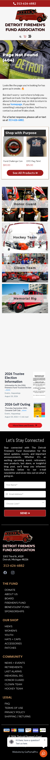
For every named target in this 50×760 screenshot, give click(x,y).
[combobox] (25, 503)
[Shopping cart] (25, 36)
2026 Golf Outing (17, 404)
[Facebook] (5, 572)
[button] (29, 36)
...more (7, 390)
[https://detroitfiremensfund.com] (24, 15)
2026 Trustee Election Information (14, 377)
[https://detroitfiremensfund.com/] (18, 536)
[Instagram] (13, 572)
